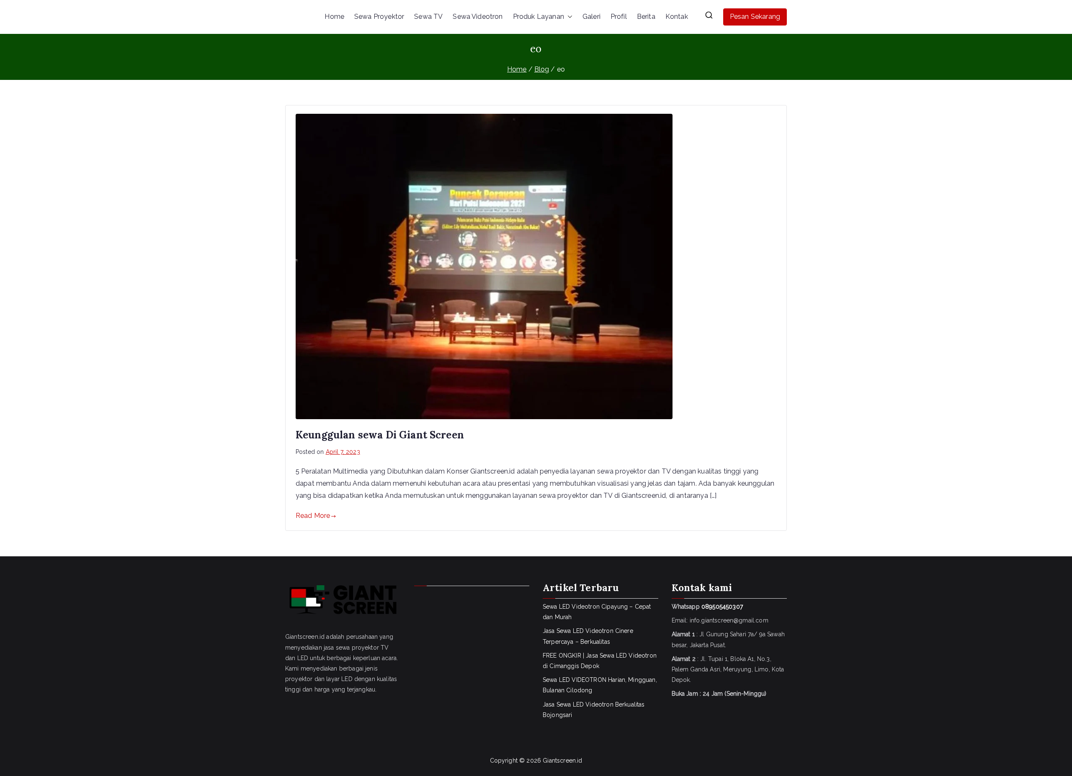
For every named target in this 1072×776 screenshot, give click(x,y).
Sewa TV (428, 16)
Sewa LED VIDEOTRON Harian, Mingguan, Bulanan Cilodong (600, 685)
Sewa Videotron (477, 16)
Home (334, 16)
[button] (568, 17)
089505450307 (722, 606)
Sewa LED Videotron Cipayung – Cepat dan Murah (597, 611)
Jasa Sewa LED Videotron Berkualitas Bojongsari (594, 709)
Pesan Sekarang (755, 16)
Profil (619, 16)
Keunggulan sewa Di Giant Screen (380, 434)
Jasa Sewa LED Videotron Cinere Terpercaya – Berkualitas (588, 636)
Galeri (591, 16)
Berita (646, 16)
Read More (313, 516)
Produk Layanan (538, 16)
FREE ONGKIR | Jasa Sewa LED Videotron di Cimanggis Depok (600, 660)
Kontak (676, 16)
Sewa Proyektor (379, 16)
